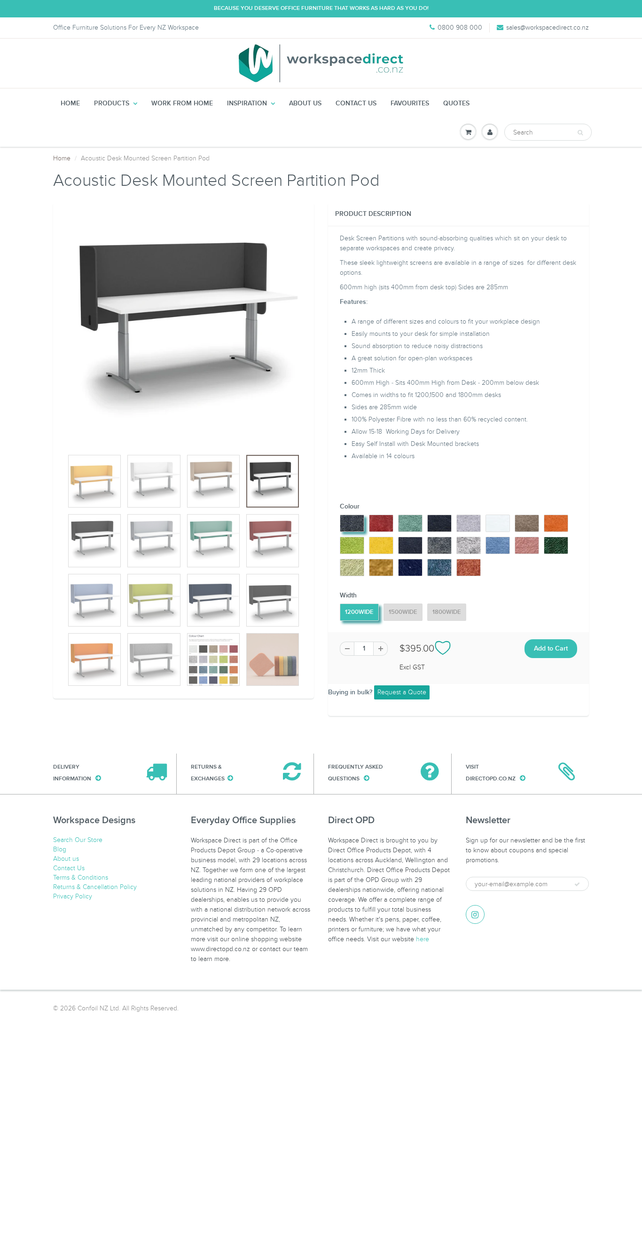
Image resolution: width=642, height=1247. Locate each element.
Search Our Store (77, 840)
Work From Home (182, 103)
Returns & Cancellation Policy (95, 887)
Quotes (456, 103)
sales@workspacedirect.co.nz (547, 28)
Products (111, 103)
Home (70, 103)
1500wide (403, 612)
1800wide (446, 612)
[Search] (580, 132)
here (422, 939)
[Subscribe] (577, 884)
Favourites (410, 103)
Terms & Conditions (80, 878)
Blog (59, 849)
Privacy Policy (72, 896)
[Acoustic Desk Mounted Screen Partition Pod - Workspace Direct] (183, 330)
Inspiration (247, 103)
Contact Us (356, 103)
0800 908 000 (460, 28)
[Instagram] (475, 914)
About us (305, 103)
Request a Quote (401, 692)
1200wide (359, 612)
